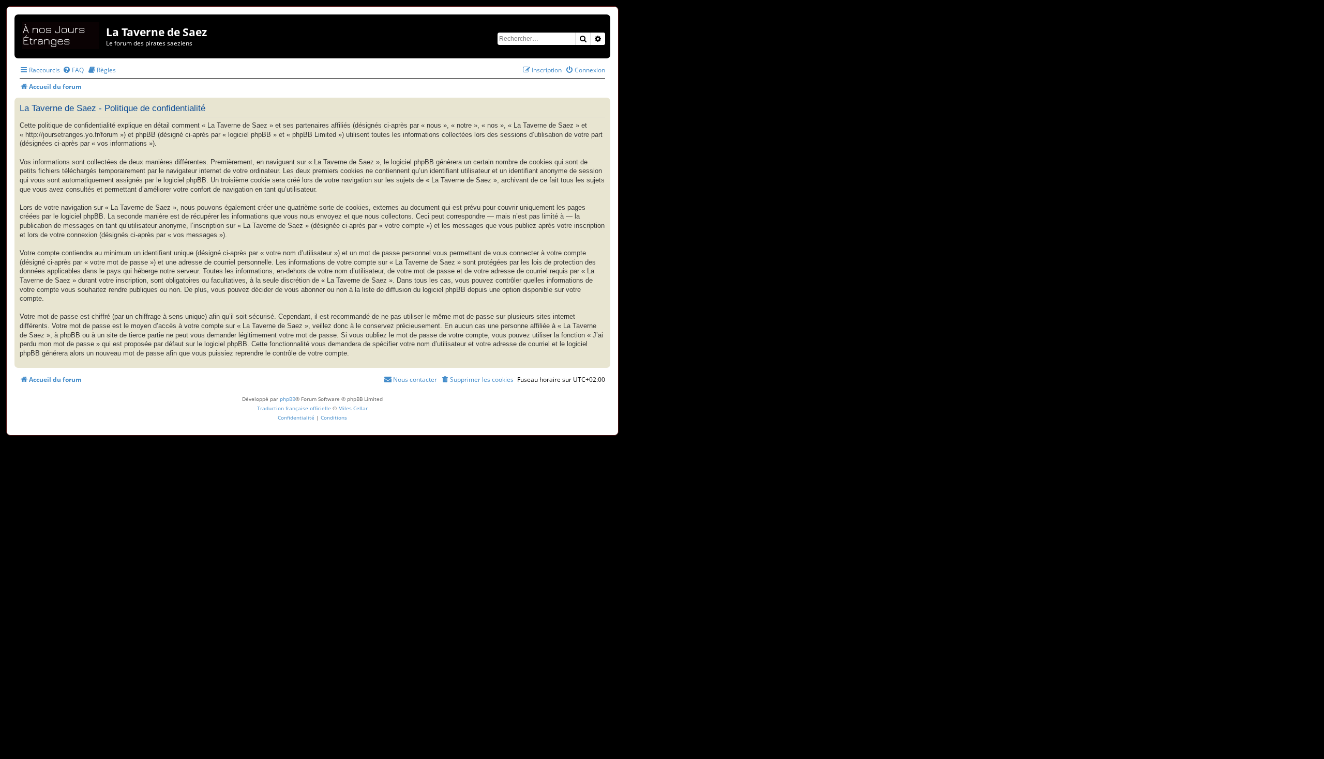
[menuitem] (73, 70)
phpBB (287, 398)
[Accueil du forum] (61, 34)
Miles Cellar (353, 408)
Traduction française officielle (294, 408)
